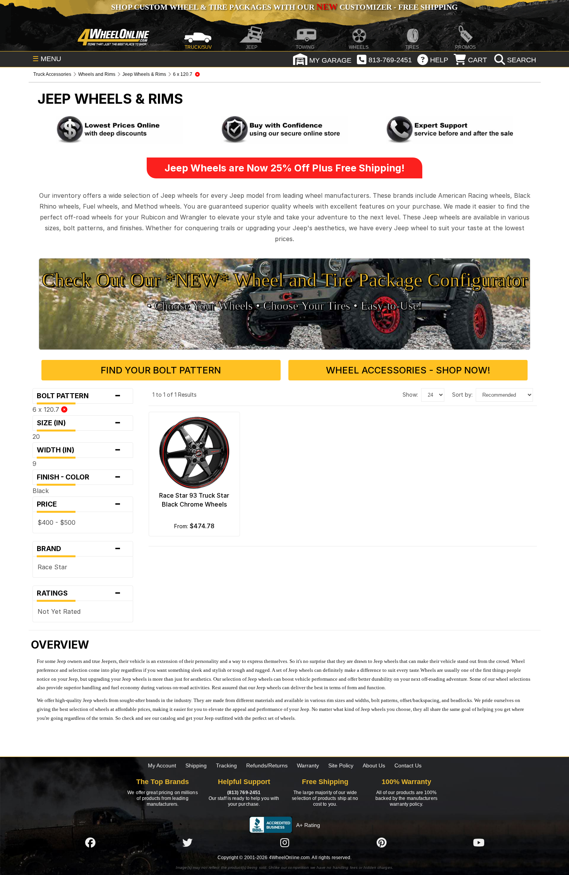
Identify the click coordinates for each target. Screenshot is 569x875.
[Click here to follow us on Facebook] (90, 842)
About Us (374, 765)
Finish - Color (79, 477)
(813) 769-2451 (244, 792)
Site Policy (340, 765)
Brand (79, 549)
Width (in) (79, 450)
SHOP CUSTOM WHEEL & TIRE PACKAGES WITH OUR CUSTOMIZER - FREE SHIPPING (284, 7)
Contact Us (408, 765)
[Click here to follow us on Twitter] (187, 842)
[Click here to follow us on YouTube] (479, 842)
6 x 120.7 (47, 409)
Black (41, 491)
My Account (162, 765)
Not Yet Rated (59, 611)
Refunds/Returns (267, 765)
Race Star (52, 567)
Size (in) (79, 423)
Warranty (308, 765)
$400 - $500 (56, 522)
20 (36, 436)
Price (79, 504)
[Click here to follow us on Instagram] (284, 842)
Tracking (226, 765)
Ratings (79, 593)
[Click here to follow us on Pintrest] (381, 842)
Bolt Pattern (79, 396)
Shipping (196, 765)
